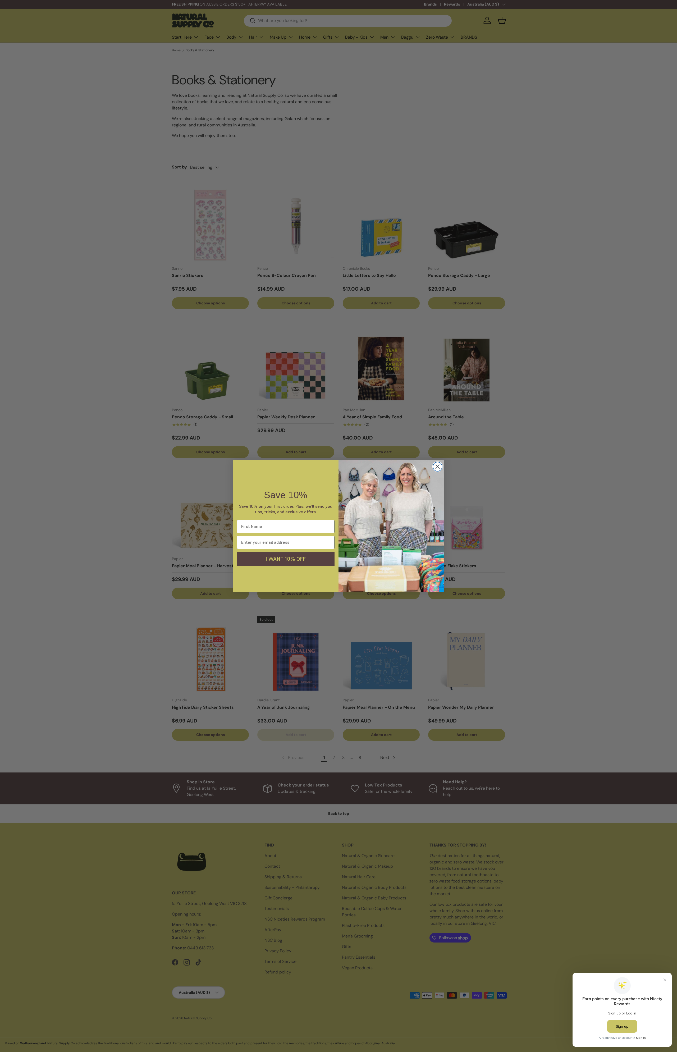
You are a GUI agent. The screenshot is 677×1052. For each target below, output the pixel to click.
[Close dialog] (437, 466)
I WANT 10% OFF (286, 558)
